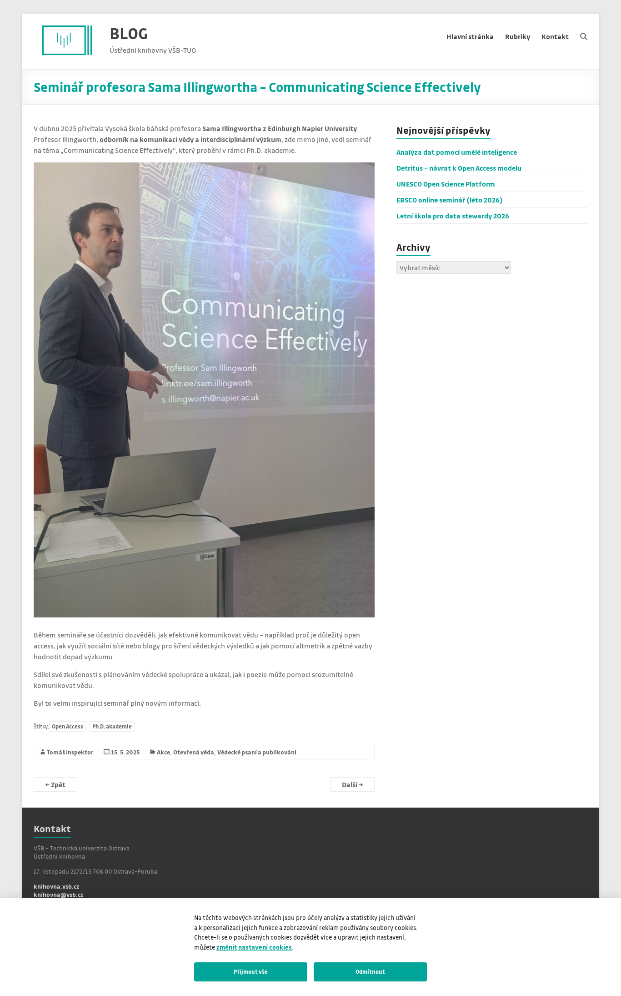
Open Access (67, 726)
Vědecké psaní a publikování (256, 752)
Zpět (55, 784)
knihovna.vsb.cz (57, 886)
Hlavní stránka (470, 36)
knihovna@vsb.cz (59, 894)
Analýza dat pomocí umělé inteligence (456, 152)
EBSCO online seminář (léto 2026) (449, 199)
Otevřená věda (193, 752)
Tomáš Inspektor (70, 752)
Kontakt (555, 36)
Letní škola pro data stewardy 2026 (452, 215)
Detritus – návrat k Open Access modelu (458, 167)
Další (352, 784)
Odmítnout (370, 971)
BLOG (129, 33)
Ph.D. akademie (112, 726)
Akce (163, 752)
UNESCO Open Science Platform (445, 183)
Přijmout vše (251, 971)
